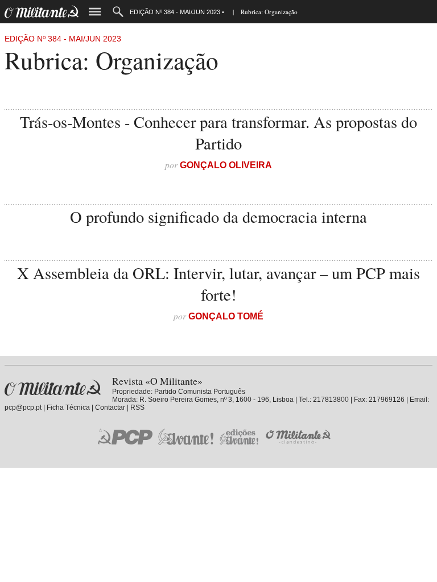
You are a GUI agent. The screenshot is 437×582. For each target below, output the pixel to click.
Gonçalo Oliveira (226, 165)
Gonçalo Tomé (225, 316)
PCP (125, 436)
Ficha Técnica (68, 407)
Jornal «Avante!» (185, 437)
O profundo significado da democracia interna (218, 216)
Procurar (118, 11)
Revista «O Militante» (53, 388)
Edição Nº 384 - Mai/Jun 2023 (63, 38)
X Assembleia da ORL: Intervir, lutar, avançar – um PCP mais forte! (218, 283)
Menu (95, 11)
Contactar (110, 407)
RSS (137, 407)
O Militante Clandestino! (299, 437)
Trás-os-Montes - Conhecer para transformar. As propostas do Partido (218, 132)
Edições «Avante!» (239, 437)
